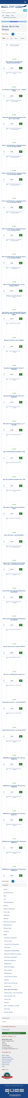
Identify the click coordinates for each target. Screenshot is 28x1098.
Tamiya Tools (7, 999)
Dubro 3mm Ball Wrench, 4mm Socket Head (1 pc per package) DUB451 (14, 229)
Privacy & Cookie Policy (7, 1059)
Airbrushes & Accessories (10, 937)
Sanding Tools (7, 986)
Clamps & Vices (8, 941)
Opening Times (5, 1062)
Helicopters (6, 915)
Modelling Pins (7, 963)
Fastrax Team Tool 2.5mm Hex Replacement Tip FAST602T (14, 591)
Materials (6, 918)
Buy (21, 68)
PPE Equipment (8, 973)
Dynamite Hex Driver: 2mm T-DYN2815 (14, 340)
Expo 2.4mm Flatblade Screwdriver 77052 (14, 451)
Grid (11, 38)
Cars (5, 899)
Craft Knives (7, 947)
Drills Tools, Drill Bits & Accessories (12, 954)
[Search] (25, 10)
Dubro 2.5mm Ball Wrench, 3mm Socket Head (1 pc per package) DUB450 (14, 173)
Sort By (22, 38)
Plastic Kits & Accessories (10, 921)
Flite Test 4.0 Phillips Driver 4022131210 (14, 674)
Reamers (6, 980)
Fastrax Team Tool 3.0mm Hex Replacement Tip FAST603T (14, 619)
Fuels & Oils (6, 912)
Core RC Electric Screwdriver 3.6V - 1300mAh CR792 (14, 90)
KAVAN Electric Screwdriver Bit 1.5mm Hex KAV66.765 (14, 758)
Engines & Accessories (9, 909)
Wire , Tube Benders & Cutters (11, 1005)
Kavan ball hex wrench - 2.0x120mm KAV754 (14, 702)
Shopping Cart (5, 1018)
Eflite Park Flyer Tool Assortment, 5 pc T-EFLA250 (14, 424)
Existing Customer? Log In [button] (14, 1033)
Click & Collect (5, 1055)
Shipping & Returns (6, 1057)
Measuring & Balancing (10, 960)
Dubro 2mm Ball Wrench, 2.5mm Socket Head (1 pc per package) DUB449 (14, 201)
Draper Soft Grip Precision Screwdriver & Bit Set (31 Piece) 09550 (14, 118)
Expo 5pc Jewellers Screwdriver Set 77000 (14, 479)
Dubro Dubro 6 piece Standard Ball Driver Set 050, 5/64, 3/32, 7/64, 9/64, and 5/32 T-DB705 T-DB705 (14, 313)
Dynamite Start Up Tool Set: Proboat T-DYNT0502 (14, 368)
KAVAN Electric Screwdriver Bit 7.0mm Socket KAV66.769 (14, 869)
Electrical (6, 905)
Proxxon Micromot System (10, 976)
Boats (5, 896)
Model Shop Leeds (18, 1085)
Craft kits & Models (8, 1012)
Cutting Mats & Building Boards (11, 950)
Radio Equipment (8, 925)
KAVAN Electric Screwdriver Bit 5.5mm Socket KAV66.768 (14, 842)
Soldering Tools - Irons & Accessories (13, 992)
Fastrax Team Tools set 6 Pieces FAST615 (14, 646)
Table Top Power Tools (9, 996)
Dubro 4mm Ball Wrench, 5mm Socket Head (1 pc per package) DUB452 (14, 257)
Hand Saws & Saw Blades (10, 957)
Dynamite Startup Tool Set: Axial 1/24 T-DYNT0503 (14, 396)
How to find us (5, 1064)
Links (3, 1066)
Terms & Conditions (7, 1061)
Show (16, 38)
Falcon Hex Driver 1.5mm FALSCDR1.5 (14, 535)
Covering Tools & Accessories (11, 944)
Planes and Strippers (9, 967)
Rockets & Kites (7, 928)
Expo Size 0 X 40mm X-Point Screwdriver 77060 (14, 507)
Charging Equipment (9, 902)
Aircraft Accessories (8, 892)
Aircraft (5, 889)
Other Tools (7, 1009)
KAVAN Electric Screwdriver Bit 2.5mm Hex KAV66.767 (14, 814)
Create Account (6, 1029)
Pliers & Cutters (8, 970)
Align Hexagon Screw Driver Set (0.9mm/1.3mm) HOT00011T (14, 62)
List (7, 38)
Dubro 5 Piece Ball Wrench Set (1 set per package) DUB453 (14, 285)
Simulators (6, 931)
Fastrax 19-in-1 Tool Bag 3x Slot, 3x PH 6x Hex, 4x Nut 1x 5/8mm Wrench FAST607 (14, 563)
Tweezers (6, 1002)
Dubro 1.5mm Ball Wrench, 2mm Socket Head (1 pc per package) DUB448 (14, 145)
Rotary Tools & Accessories (11, 983)
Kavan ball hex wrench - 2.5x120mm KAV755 (14, 730)
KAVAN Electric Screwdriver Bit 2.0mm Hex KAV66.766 (14, 786)
